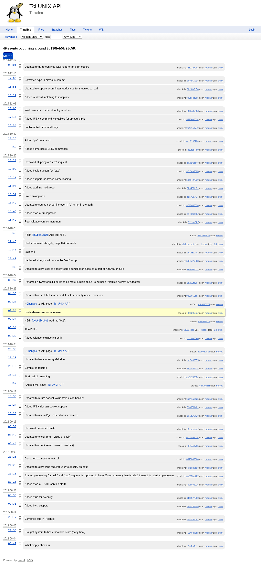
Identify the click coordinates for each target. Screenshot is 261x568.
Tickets (87, 29)
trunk (220, 67)
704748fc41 (193, 519)
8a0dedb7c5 (192, 98)
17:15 (12, 116)
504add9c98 (192, 468)
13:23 (12, 413)
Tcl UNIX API (45, 6)
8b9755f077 (193, 269)
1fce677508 (193, 498)
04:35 (12, 293)
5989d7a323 (192, 261)
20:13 (12, 366)
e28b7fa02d (193, 111)
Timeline (25, 29)
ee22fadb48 (193, 163)
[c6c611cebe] (40, 320)
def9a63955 (193, 360)
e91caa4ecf (193, 429)
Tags (73, 29)
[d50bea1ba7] (40, 234)
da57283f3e (193, 197)
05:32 (12, 280)
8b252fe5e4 (193, 283)
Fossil (21, 560)
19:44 (12, 249)
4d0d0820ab (204, 351)
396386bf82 (193, 407)
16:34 (12, 125)
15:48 (12, 202)
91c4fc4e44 (193, 546)
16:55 (12, 86)
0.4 (215, 244)
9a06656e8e (192, 296)
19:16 (12, 138)
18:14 (12, 160)
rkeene (208, 67)
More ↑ (8, 55)
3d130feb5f (193, 313)
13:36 (12, 396)
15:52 (12, 147)
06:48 (12, 434)
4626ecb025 (192, 484)
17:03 (12, 78)
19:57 (12, 382)
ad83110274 (204, 304)
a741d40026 (192, 205)
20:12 (12, 374)
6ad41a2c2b (192, 399)
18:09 (12, 168)
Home (9, 29)
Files (41, 29)
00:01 (12, 64)
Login (252, 29)
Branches (57, 29)
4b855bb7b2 (192, 476)
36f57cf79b (193, 446)
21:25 (12, 456)
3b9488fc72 (193, 188)
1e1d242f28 (193, 416)
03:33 (12, 335)
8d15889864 (192, 459)
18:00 (12, 108)
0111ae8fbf (193, 222)
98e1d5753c (204, 235)
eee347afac (193, 80)
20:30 (12, 349)
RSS (30, 560)
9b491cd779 (192, 128)
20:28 (12, 357)
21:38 (12, 530)
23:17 (12, 516)
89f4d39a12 (204, 321)
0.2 (215, 330)
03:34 (12, 310)
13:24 (12, 404)
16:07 (12, 185)
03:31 (12, 503)
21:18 (12, 473)
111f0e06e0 (193, 338)
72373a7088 (192, 67)
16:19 (12, 95)
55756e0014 (192, 119)
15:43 (12, 211)
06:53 (12, 426)
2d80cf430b (193, 506)
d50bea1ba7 (188, 244)
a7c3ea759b (192, 171)
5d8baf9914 (193, 368)
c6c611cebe (188, 330)
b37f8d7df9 (193, 150)
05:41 (12, 543)
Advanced (11, 36)
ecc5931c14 (192, 437)
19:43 (12, 258)
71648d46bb (192, 533)
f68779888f (204, 385)
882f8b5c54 (193, 89)
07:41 (12, 482)
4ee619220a (192, 141)
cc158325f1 (193, 252)
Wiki (101, 29)
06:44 (12, 443)
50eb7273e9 (192, 180)
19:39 (12, 267)
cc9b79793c (192, 377)
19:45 (12, 232)
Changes (32, 303)
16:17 (12, 177)
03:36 (12, 301)
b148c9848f (193, 214)
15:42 (12, 219)
